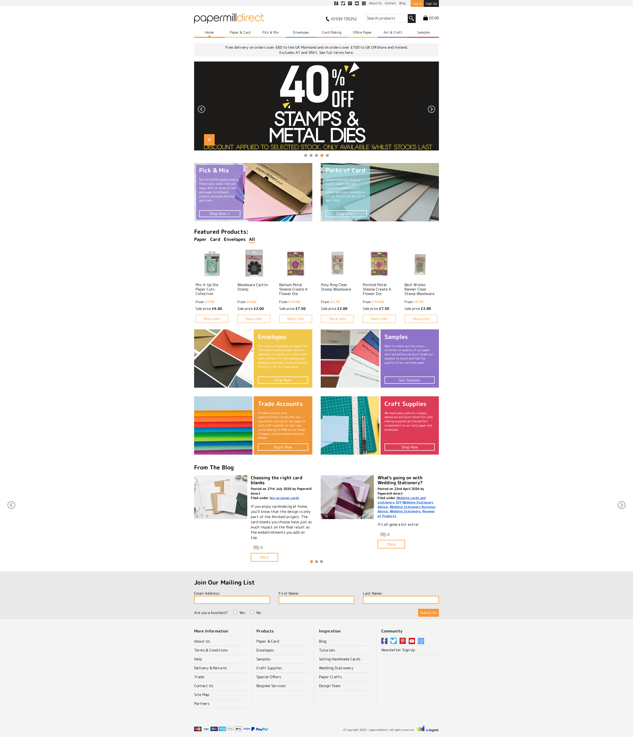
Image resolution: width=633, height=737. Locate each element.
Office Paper (362, 32)
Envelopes (301, 32)
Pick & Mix (270, 32)
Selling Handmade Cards (339, 659)
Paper (200, 239)
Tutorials (327, 650)
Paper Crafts (330, 676)
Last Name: (373, 593)
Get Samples (409, 380)
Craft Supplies (269, 668)
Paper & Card (240, 32)
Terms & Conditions (211, 650)
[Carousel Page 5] (327, 155)
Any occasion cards (284, 498)
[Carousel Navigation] (316, 109)
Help (198, 659)
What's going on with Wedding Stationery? (400, 480)
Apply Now (283, 447)
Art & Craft (393, 32)
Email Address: (207, 593)
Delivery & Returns (210, 668)
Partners (201, 703)
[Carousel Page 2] (311, 155)
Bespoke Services (271, 685)
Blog (322, 641)
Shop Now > (219, 213)
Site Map (201, 694)
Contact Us (203, 685)
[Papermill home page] (229, 19)
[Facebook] (385, 641)
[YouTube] (413, 641)
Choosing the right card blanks (276, 480)
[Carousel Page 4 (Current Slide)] (321, 155)
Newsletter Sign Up (398, 650)
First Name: (289, 593)
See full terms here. (336, 52)
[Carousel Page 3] (316, 155)
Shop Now (282, 380)
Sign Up (431, 3)
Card (215, 239)
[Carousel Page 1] (305, 155)
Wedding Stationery (405, 511)
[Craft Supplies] (350, 425)
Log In (417, 3)
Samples (423, 32)
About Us (202, 641)
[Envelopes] (223, 358)
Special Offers (268, 676)
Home (209, 32)
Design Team (329, 685)
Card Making (331, 32)
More (264, 557)
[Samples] (350, 358)
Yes (242, 612)
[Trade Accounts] (223, 425)
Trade (199, 676)
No (258, 612)
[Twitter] (394, 641)
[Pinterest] (403, 641)
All (252, 239)
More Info (212, 318)
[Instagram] (421, 641)
